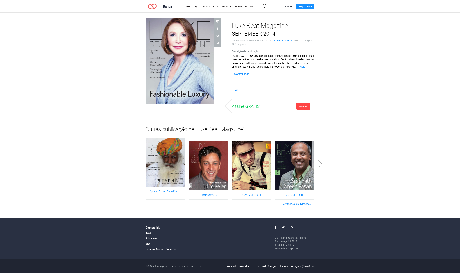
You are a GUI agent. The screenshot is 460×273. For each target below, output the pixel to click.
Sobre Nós (151, 238)
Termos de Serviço (265, 266)
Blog (148, 243)
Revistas (208, 6)
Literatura (286, 40)
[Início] (152, 6)
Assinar (303, 106)
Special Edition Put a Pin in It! (165, 192)
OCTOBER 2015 (294, 194)
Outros (249, 6)
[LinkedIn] (291, 227)
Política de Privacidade (238, 266)
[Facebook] (275, 227)
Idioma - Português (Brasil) (295, 266)
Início (148, 233)
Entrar (288, 6)
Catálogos (224, 6)
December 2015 (208, 194)
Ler (236, 89)
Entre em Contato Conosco (161, 249)
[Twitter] (283, 227)
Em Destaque (192, 6)
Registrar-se (305, 6)
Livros (238, 6)
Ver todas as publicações (297, 204)
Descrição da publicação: (245, 51)
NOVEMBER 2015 (251, 194)
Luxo (277, 40)
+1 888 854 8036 (284, 245)
